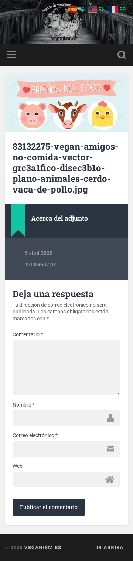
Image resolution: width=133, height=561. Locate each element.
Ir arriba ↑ (112, 547)
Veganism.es (42, 547)
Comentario (28, 334)
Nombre (23, 404)
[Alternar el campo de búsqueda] (121, 55)
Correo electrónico (35, 435)
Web (18, 466)
